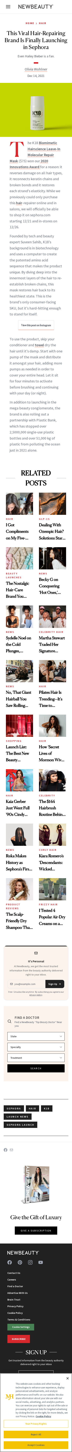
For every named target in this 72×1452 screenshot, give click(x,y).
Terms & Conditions (18, 1319)
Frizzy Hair (48, 904)
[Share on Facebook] (5, 1150)
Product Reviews (13, 906)
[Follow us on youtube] (40, 1262)
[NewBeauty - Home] (36, 7)
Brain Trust (13, 1299)
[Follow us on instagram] (30, 1262)
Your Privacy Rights (36, 1423)
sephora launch (20, 1124)
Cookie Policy (15, 1313)
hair (19, 203)
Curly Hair (47, 850)
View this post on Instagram (36, 325)
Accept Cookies (36, 1445)
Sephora (14, 1108)
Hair (42, 23)
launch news (18, 1116)
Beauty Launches (14, 575)
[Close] (68, 1378)
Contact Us (13, 1273)
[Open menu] (8, 6)
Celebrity (47, 795)
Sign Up (52, 984)
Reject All (36, 1434)
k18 (46, 1108)
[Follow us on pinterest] (20, 1262)
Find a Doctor (15, 1286)
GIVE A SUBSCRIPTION (36, 1230)
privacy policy (35, 994)
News (43, 573)
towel (39, 345)
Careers (11, 1279)
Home (30, 23)
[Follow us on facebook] (9, 1262)
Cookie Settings (21, 1326)
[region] (36, 1412)
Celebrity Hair (51, 632)
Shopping (14, 741)
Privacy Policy (15, 1306)
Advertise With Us (17, 1293)
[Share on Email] (11, 1150)
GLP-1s (44, 519)
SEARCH (36, 1068)
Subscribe (18, 1339)
